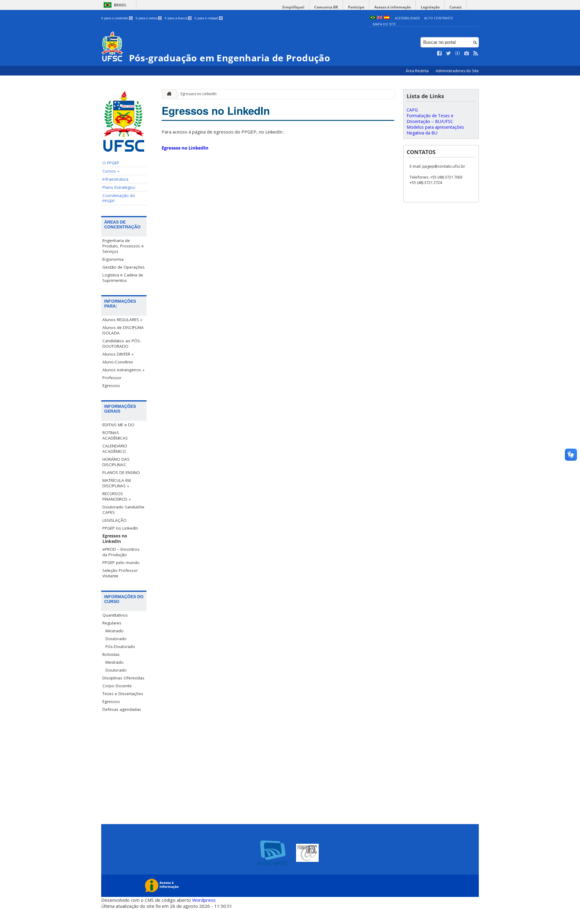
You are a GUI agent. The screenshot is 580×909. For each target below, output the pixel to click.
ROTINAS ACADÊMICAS (115, 435)
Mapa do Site (384, 24)
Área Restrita (418, 70)
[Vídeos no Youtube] (457, 53)
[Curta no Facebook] (439, 53)
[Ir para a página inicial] (167, 94)
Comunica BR (326, 7)
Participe (356, 7)
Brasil (120, 5)
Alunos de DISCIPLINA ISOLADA (123, 330)
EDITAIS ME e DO (118, 424)
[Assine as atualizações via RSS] (475, 53)
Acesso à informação (392, 7)
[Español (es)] (386, 18)
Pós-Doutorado (120, 646)
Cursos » (110, 171)
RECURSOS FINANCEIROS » (116, 496)
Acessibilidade (407, 18)
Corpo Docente (117, 685)
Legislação (430, 7)
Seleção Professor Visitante (120, 573)
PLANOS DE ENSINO (121, 472)
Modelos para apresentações (435, 127)
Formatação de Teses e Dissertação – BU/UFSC (430, 118)
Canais (456, 7)
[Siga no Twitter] (448, 53)
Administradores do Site (457, 70)
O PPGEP (110, 163)
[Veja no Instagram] (466, 53)
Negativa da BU (422, 133)
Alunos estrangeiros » (123, 369)
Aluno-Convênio (117, 362)
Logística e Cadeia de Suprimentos (122, 277)
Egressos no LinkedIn (114, 538)
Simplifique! (293, 7)
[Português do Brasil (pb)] (372, 18)
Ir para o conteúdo (116, 18)
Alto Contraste (438, 18)
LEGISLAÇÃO (114, 520)
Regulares (111, 623)
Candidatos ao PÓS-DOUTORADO (121, 343)
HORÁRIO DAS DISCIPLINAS (116, 461)
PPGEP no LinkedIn (120, 528)
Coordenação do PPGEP (118, 198)
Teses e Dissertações (122, 693)
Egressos (111, 385)
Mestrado (114, 630)
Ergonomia (113, 259)
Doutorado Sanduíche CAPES (123, 509)
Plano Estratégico (118, 187)
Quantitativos (115, 615)
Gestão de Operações (123, 267)
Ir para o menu (148, 18)
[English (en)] (379, 18)
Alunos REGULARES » (122, 319)
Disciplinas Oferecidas (123, 678)
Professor (111, 377)
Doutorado (116, 638)
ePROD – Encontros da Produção (121, 551)
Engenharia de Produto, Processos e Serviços (123, 246)
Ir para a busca (178, 18)
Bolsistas (111, 654)
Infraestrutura (115, 179)
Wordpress (204, 900)
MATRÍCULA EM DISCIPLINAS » (116, 483)
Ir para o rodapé (208, 18)
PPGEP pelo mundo (121, 562)
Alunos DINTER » (118, 354)
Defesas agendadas (121, 709)
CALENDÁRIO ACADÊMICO (114, 448)
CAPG (412, 110)
